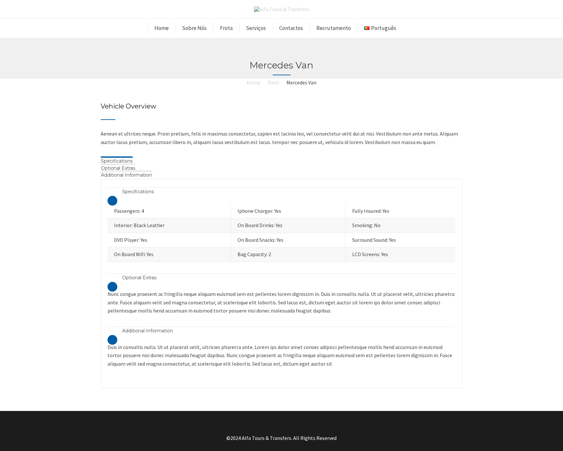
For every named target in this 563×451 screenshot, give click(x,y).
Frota (226, 28)
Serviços (256, 28)
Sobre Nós (194, 28)
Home (161, 28)
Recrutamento (333, 28)
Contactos (291, 28)
